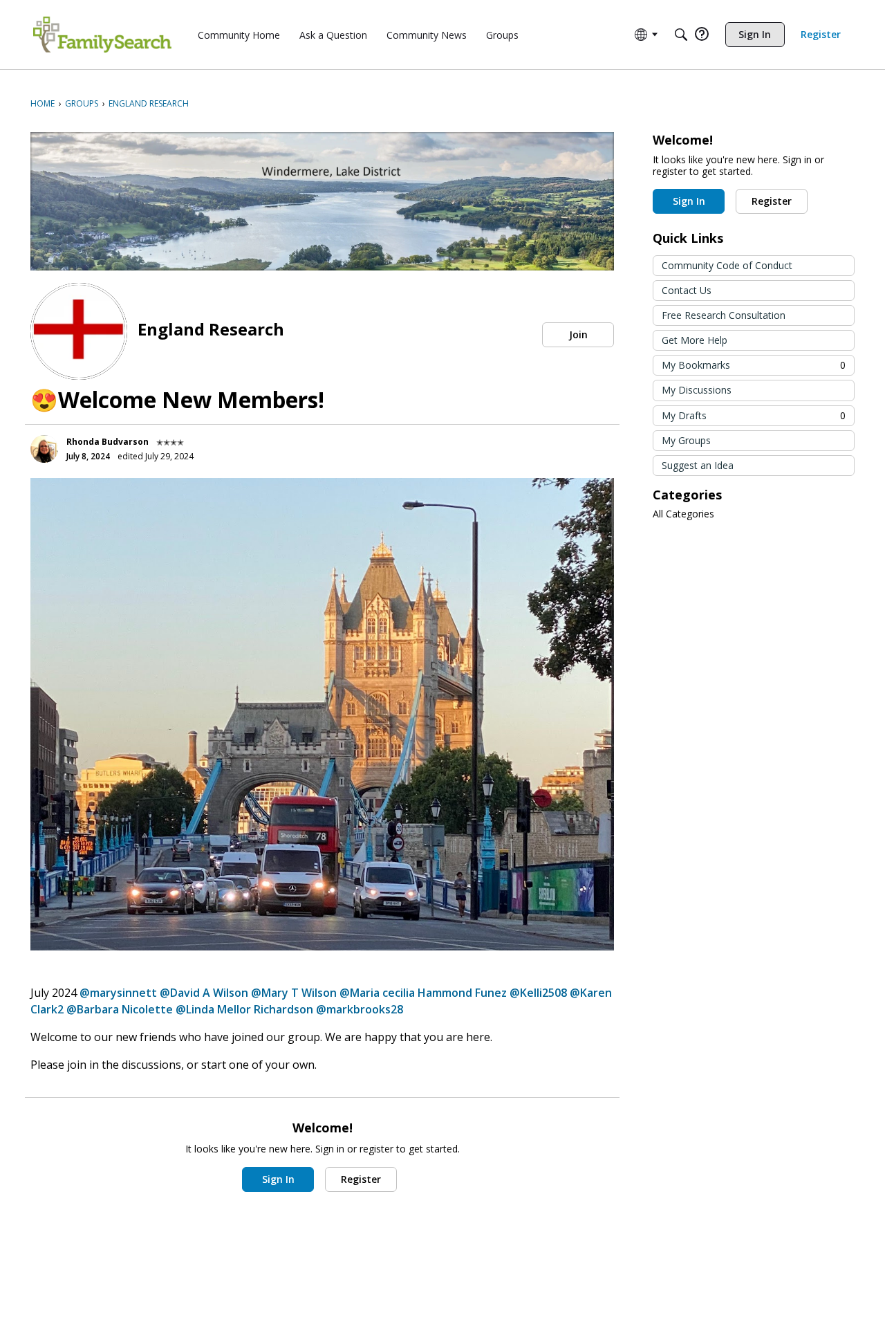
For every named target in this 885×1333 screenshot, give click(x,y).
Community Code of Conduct (727, 265)
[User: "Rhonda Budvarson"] (44, 449)
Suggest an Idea (698, 465)
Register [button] (361, 1179)
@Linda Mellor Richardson (244, 1009)
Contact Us (686, 290)
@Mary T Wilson (294, 992)
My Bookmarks (754, 364)
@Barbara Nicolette (119, 1009)
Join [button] (578, 334)
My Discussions (697, 389)
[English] (102, 35)
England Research (211, 329)
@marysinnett (118, 992)
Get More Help (694, 340)
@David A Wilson (204, 992)
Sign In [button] (278, 1179)
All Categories (683, 514)
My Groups (686, 440)
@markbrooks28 (359, 1009)
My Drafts (754, 415)
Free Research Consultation (723, 315)
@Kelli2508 (538, 992)
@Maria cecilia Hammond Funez (423, 992)
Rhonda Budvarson (107, 442)
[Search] (681, 34)
